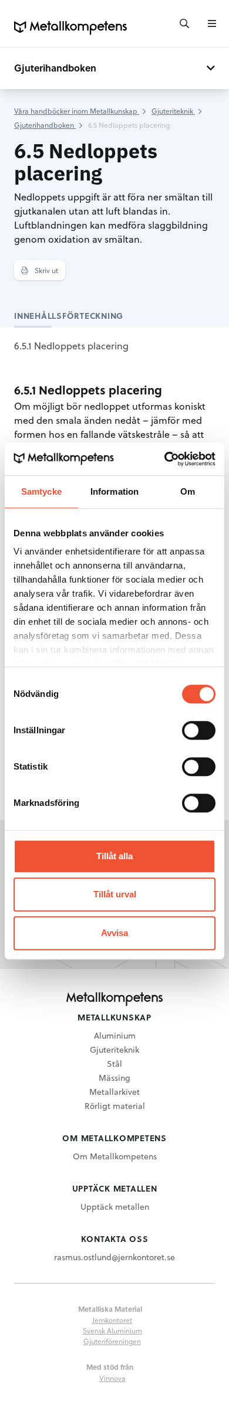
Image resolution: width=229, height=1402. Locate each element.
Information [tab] (114, 491)
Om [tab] (187, 491)
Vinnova (112, 1378)
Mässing (114, 1077)
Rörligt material (115, 1106)
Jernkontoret (112, 1320)
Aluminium (115, 1035)
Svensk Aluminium (112, 1330)
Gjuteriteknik (114, 1049)
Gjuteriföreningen (112, 1341)
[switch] (198, 730)
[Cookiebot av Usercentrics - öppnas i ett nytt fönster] (164, 459)
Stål (114, 1063)
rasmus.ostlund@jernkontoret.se (114, 1257)
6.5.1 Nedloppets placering (71, 345)
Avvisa (114, 933)
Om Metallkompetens (115, 1156)
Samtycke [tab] (41, 491)
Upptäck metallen (114, 1206)
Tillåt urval (114, 894)
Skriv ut (45, 270)
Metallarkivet (114, 1091)
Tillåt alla (114, 856)
